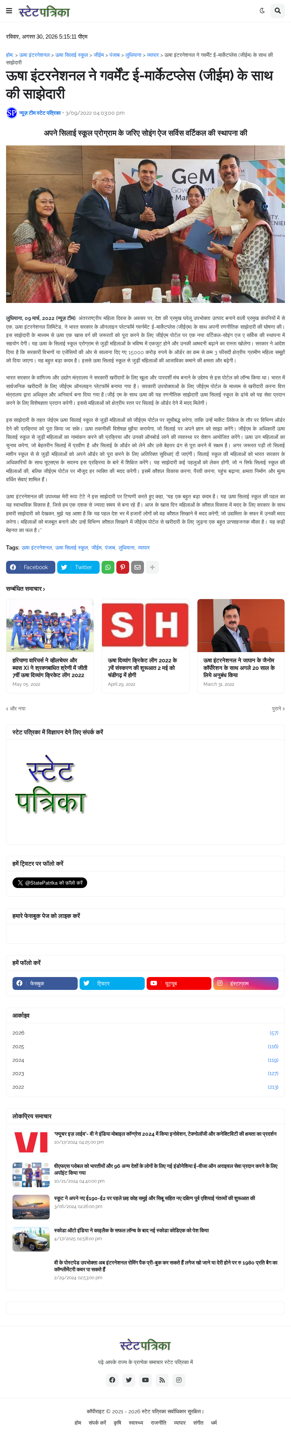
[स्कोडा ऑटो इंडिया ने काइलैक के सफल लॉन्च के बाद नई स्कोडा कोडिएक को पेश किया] (31, 1239)
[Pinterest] (122, 567)
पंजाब (110, 548)
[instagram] (178, 1380)
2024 (145, 1060)
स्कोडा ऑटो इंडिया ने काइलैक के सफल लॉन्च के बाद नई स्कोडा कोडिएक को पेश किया (131, 1230)
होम (78, 1423)
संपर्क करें (97, 1423)
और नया (17, 709)
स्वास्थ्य (136, 1423)
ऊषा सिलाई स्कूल (71, 548)
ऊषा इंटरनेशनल (37, 548)
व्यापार (144, 548)
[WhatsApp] (108, 567)
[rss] (162, 1380)
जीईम (96, 548)
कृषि (117, 1423)
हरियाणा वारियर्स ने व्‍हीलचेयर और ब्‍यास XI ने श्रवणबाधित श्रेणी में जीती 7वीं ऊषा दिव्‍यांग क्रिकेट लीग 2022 (50, 668)
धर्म (214, 1423)
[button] (9, 11)
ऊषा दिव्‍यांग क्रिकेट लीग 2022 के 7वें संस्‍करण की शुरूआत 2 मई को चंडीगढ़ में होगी (142, 668)
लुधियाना (127, 548)
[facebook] (112, 1380)
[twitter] (128, 1380)
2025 (145, 1046)
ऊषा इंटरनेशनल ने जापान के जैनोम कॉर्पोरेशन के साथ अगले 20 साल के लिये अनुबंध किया (239, 668)
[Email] (137, 567)
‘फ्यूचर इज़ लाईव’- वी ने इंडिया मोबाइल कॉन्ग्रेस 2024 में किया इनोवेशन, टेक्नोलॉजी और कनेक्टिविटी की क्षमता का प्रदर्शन (165, 1134)
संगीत (198, 1423)
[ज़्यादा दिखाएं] (152, 567)
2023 (145, 1073)
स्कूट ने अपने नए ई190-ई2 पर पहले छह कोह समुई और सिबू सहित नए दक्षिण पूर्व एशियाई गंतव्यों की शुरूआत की (154, 1198)
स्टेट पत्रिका (154, 1411)
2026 (145, 1033)
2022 (145, 1087)
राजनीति (158, 1423)
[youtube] (145, 1380)
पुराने (276, 709)
